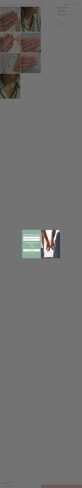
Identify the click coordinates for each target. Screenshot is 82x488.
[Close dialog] (59, 231)
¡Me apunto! (31, 250)
